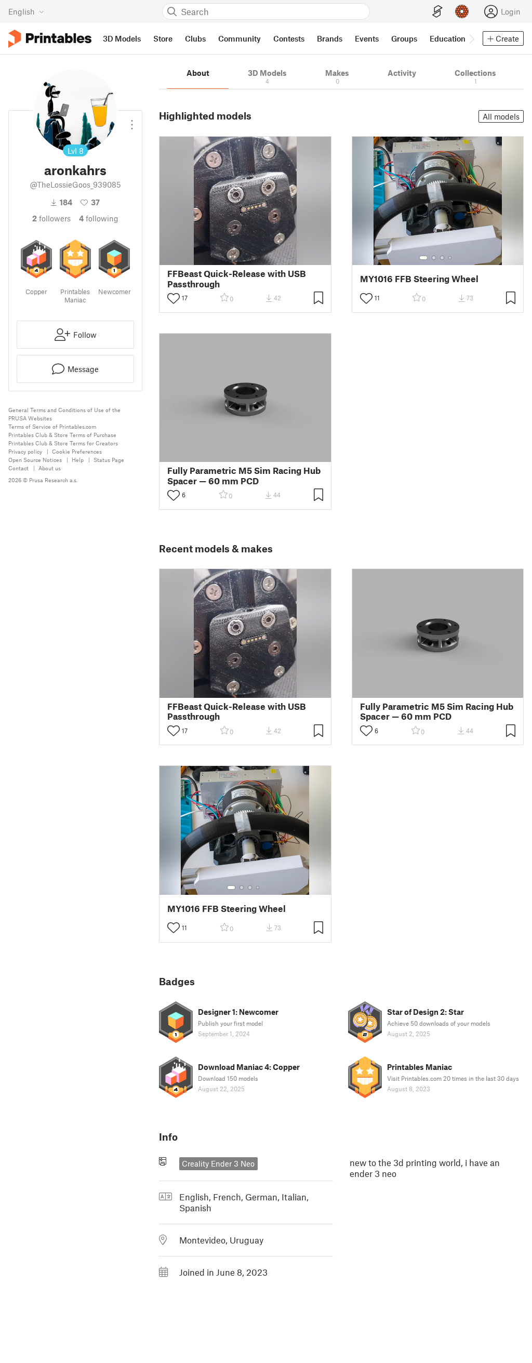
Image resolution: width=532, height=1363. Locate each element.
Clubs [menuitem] (195, 38)
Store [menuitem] (162, 38)
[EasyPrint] (437, 12)
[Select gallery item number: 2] (434, 258)
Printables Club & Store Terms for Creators (63, 443)
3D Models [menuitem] (122, 38)
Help (78, 459)
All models (501, 116)
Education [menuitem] (448, 38)
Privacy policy (25, 451)
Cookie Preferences (77, 451)
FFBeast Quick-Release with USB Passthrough (236, 278)
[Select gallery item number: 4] (450, 258)
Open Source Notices (35, 459)
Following (98, 218)
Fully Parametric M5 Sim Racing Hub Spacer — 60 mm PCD (244, 475)
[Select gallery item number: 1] (423, 258)
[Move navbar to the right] (471, 38)
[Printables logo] (49, 39)
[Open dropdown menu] (132, 120)
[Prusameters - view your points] (462, 11)
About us (49, 468)
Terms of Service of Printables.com (52, 426)
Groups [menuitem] (404, 38)
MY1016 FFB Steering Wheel (419, 279)
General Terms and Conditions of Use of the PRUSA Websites (64, 413)
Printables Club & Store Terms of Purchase (62, 434)
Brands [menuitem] (329, 38)
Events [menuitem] (367, 38)
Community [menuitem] (239, 38)
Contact (18, 468)
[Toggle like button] (173, 298)
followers (51, 218)
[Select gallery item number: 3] (442, 258)
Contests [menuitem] (288, 38)
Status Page (109, 459)
